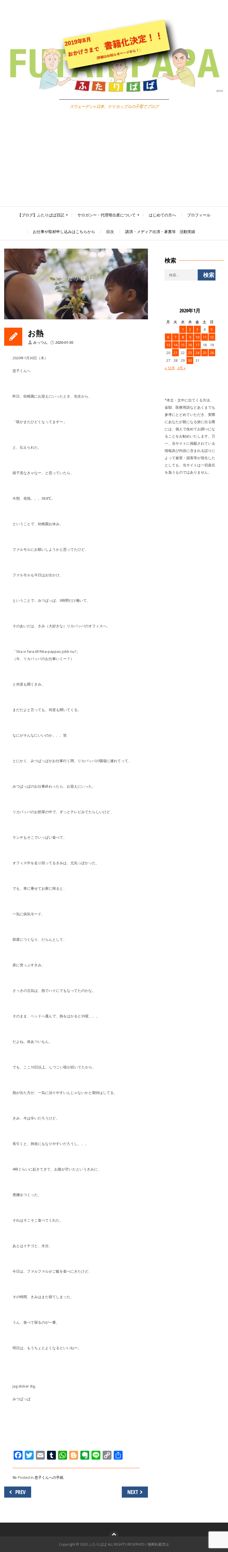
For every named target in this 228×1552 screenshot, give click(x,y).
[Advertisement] (114, 165)
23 (190, 352)
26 (212, 352)
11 (205, 337)
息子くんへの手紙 (48, 1477)
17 (197, 344)
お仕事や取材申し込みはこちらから (64, 231)
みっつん (40, 342)
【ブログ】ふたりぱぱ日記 (41, 215)
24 (197, 352)
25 (205, 352)
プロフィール (198, 215)
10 (197, 337)
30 (190, 360)
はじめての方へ (162, 215)
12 (212, 337)
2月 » (181, 367)
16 (190, 344)
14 (175, 344)
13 (168, 344)
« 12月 (170, 367)
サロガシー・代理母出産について (106, 215)
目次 (110, 231)
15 (183, 344)
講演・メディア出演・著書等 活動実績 (160, 231)
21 (175, 352)
